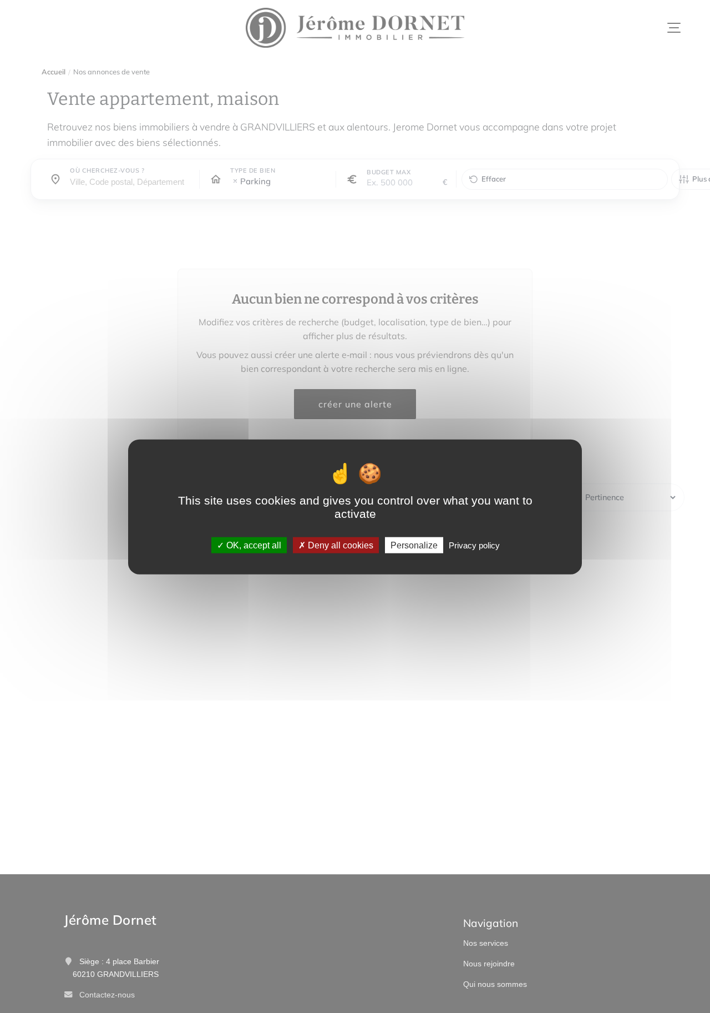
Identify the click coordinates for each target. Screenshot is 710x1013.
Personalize (414, 545)
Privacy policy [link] (474, 545)
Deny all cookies (339, 545)
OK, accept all (252, 545)
